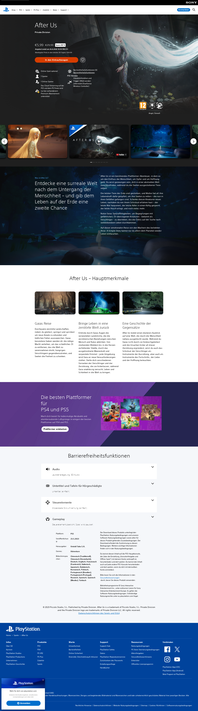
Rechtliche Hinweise (83, 705)
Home (8, 635)
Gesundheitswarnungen (109, 577)
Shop (14, 10)
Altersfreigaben (137, 653)
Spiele (28, 10)
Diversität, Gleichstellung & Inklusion (83, 657)
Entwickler (135, 660)
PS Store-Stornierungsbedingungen (145, 649)
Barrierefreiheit (75, 649)
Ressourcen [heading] (137, 642)
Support (64, 10)
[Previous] (4, 141)
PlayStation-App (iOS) (171, 667)
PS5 (20, 10)
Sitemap (144, 705)
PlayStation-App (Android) (173, 670)
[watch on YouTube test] (121, 155)
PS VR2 (40, 653)
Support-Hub (105, 646)
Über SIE (9, 646)
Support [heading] (104, 642)
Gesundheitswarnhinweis (141, 657)
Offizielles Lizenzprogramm (142, 664)
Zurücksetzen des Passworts (111, 660)
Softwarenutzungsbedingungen (179, 705)
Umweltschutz (74, 646)
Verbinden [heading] (168, 642)
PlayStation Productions (15, 657)
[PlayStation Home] (6, 10)
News (55, 10)
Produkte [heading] (42, 642)
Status (102, 653)
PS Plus (36, 10)
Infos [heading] (8, 642)
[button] (84, 72)
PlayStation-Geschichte (15, 664)
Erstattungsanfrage (107, 664)
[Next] (193, 141)
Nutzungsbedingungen (140, 646)
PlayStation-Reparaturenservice (112, 657)
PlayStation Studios (13, 653)
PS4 (38, 649)
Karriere (9, 649)
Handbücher (105, 667)
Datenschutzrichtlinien (102, 705)
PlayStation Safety (107, 649)
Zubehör (46, 10)
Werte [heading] (72, 642)
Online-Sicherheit (76, 653)
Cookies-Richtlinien (157, 705)
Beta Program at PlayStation (174, 674)
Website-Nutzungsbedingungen (126, 705)
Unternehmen (11, 660)
